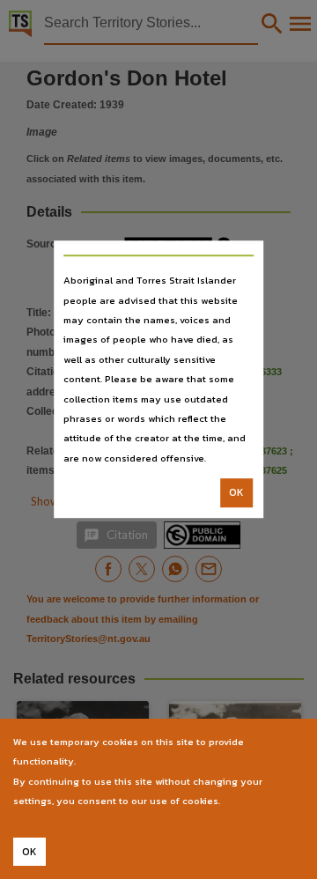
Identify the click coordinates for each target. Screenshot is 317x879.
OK (236, 492)
